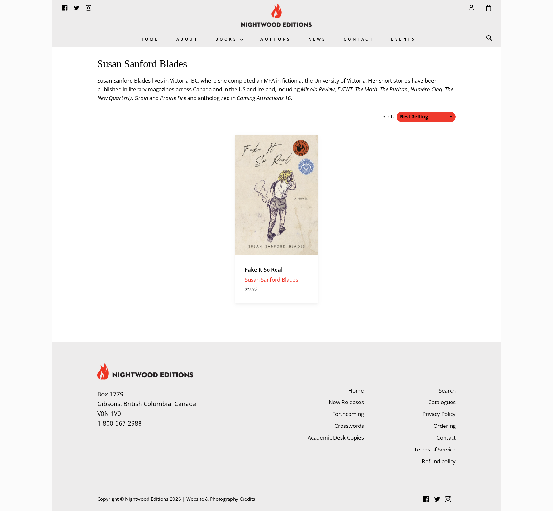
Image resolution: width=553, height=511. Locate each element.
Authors (275, 39)
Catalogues (442, 402)
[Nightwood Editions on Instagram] (448, 499)
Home (149, 39)
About (187, 39)
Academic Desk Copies (336, 437)
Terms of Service (435, 449)
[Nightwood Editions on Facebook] (426, 499)
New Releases (346, 402)
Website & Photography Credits (220, 499)
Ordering (444, 425)
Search (447, 390)
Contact (359, 39)
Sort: (388, 116)
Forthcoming (348, 414)
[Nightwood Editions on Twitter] (437, 499)
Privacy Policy (439, 414)
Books (227, 39)
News (317, 39)
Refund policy (439, 461)
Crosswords (349, 425)
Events (403, 39)
